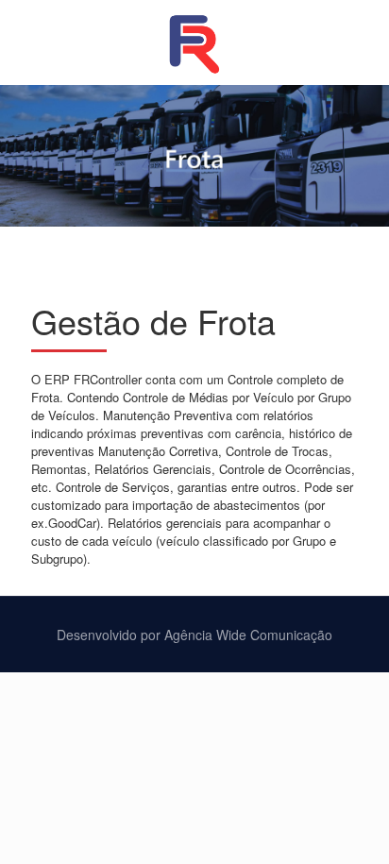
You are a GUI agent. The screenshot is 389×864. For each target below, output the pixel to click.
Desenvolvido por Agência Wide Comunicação (194, 634)
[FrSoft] (194, 42)
